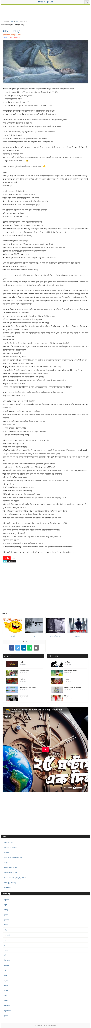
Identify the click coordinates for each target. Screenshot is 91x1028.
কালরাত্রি (6, 852)
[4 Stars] (7, 24)
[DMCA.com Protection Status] (9, 564)
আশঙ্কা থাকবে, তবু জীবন (10, 867)
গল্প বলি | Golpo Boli (51, 1025)
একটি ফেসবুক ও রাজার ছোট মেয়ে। (13, 857)
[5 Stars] (9, 24)
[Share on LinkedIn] (24, 648)
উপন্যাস (6, 925)
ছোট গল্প (6, 955)
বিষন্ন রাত (6, 862)
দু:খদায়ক (6, 965)
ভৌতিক (6, 990)
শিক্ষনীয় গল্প (7, 1006)
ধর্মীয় (5, 970)
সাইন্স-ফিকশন (7, 1011)
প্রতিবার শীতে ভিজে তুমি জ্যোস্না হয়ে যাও (15, 878)
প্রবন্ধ (5, 975)
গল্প (4, 945)
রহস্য (17, 21)
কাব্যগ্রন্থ (7, 935)
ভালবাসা (6, 985)
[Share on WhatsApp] (30, 648)
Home (11, 21)
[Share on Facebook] (12, 648)
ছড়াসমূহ (6, 950)
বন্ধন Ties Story (9, 842)
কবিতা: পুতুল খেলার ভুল (10, 883)
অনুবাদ (5, 905)
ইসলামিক (6, 920)
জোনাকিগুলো (7, 888)
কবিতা (5, 930)
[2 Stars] (3, 24)
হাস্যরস (6, 1016)
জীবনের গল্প (7, 960)
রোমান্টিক (6, 1001)
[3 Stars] (5, 24)
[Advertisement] (45, 11)
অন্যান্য (6, 910)
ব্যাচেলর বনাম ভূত (11, 31)
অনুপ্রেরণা (6, 900)
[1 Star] (2, 24)
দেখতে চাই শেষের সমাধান (10, 847)
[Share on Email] (36, 648)
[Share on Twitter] (18, 648)
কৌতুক (5, 940)
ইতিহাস (6, 915)
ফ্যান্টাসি (6, 980)
